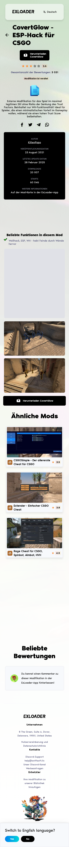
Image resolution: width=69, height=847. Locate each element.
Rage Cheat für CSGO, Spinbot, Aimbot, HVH (28, 553)
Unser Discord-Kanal (34, 764)
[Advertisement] (34, 216)
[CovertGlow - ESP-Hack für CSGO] (34, 338)
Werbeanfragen (34, 768)
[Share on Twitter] (30, 125)
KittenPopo (34, 142)
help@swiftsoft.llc (34, 760)
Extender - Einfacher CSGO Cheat (31, 507)
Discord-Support (35, 756)
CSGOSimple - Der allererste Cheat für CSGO (32, 462)
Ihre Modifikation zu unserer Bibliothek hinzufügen (34, 783)
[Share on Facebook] (22, 125)
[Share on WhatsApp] (47, 125)
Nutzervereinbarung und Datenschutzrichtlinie (34, 743)
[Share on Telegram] (38, 125)
